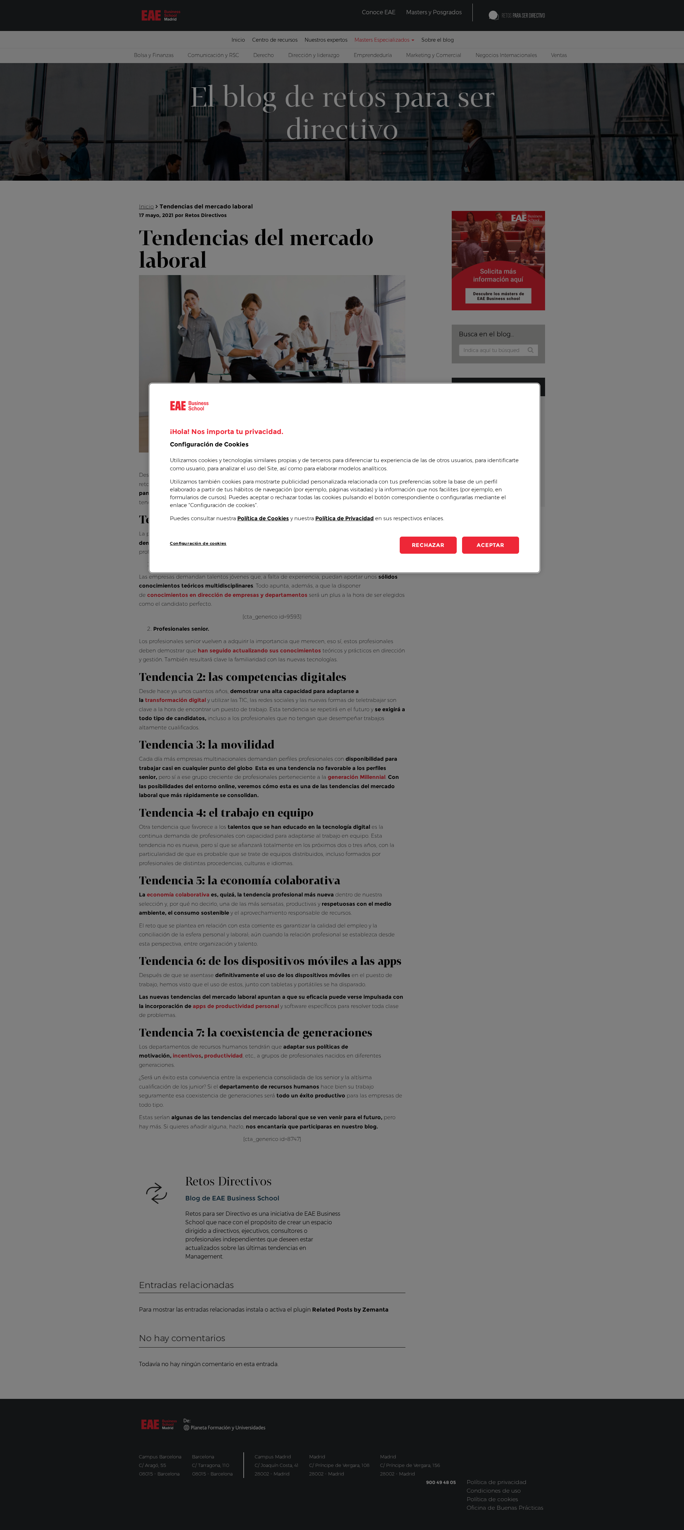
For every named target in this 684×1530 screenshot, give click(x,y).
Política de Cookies (263, 518)
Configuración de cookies (198, 543)
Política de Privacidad (344, 518)
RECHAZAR (428, 545)
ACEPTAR (490, 545)
